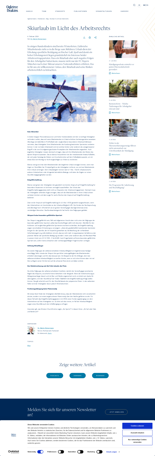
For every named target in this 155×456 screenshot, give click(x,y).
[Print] (90, 37)
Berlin (50, 333)
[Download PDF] (84, 37)
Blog (28, 345)
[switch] (61, 451)
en (147, 5)
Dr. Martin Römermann (38, 39)
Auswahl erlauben (137, 433)
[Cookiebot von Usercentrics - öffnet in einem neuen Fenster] (13, 451)
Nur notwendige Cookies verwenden (137, 441)
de (144, 5)
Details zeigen (111, 452)
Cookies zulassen (137, 426)
